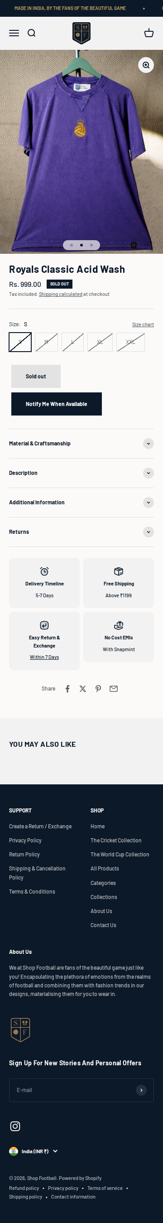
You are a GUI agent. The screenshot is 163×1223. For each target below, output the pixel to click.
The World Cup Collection (120, 854)
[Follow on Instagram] (15, 1126)
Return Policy (24, 854)
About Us (101, 911)
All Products (105, 868)
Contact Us (103, 925)
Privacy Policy (25, 840)
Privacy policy (63, 1188)
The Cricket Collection (116, 840)
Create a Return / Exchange (40, 826)
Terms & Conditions (32, 891)
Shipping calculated (60, 294)
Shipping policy (25, 1196)
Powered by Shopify (80, 1178)
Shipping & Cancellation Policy (37, 872)
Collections (104, 897)
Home (98, 826)
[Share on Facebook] (67, 688)
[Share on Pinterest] (98, 688)
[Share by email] (113, 688)
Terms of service (105, 1188)
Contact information (73, 1196)
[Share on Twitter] (83, 688)
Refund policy (24, 1188)
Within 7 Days (44, 657)
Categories (103, 883)
